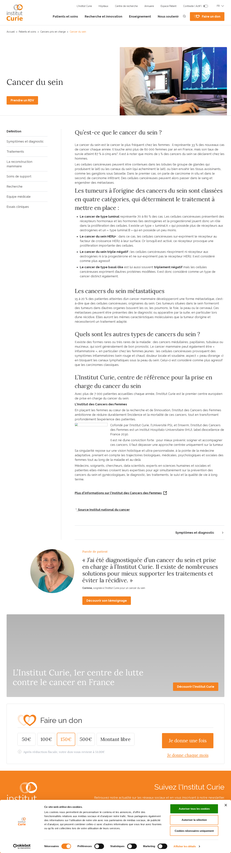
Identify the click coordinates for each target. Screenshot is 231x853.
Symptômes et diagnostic (25, 141)
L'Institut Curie (84, 6)
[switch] (99, 846)
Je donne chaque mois (188, 755)
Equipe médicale (19, 196)
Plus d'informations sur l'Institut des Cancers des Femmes (118, 493)
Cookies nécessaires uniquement (194, 830)
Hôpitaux (103, 6)
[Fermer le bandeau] (226, 805)
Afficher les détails (185, 846)
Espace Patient (168, 6)
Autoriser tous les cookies (194, 808)
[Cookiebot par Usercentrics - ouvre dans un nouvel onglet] (22, 846)
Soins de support (19, 176)
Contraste (192, 6)
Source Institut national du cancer (103, 509)
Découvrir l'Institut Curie (195, 686)
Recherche (14, 186)
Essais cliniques (18, 206)
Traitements (15, 151)
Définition (14, 131)
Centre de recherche (126, 6)
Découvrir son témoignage (106, 600)
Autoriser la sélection (194, 819)
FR (218, 6)
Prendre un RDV (22, 100)
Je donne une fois (188, 741)
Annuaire (149, 6)
